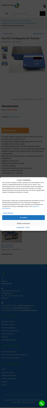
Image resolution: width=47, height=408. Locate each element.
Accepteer (23, 217)
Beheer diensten (8, 213)
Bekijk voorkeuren (23, 223)
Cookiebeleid (20, 227)
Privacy (27, 227)
